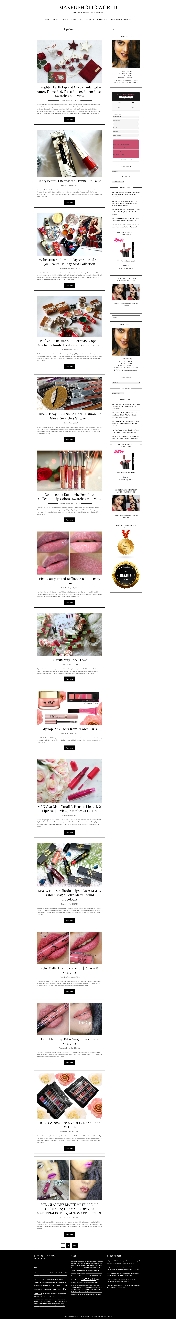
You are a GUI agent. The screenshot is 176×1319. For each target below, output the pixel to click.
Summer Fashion (48, 1306)
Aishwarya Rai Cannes (50, 1272)
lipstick (36, 1285)
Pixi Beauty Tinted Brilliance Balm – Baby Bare (69, 580)
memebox (59, 1297)
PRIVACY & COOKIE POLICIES (121, 19)
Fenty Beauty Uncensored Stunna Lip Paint (69, 181)
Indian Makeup (47, 1282)
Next (74, 1245)
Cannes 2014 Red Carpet (61, 1275)
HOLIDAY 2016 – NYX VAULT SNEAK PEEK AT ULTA (70, 1124)
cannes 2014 (43, 1275)
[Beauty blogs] (126, 543)
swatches (59, 1306)
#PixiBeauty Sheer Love (69, 660)
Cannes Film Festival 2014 (47, 1277)
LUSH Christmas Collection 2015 (47, 1285)
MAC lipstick (88, 1279)
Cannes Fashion (37, 1277)
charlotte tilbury (58, 1277)
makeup (37, 1297)
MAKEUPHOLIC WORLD (88, 7)
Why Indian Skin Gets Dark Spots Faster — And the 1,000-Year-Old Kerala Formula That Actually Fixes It (126, 195)
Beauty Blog (59, 1273)
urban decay (98, 1294)
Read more (69, 119)
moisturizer (37, 1299)
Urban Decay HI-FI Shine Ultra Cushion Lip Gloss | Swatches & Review (69, 416)
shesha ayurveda (39, 1306)
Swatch (54, 1306)
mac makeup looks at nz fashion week (54, 1293)
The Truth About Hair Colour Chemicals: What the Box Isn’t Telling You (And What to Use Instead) (126, 212)
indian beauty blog (78, 1270)
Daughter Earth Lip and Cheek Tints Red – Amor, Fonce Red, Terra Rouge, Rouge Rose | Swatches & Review (69, 91)
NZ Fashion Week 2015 (48, 1301)
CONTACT (64, 19)
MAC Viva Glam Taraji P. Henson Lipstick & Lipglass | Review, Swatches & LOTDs (70, 808)
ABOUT (55, 19)
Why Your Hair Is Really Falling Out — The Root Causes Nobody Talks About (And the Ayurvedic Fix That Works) (124, 203)
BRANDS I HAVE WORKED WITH (97, 19)
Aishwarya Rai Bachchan (39, 1272)
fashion (35, 1279)
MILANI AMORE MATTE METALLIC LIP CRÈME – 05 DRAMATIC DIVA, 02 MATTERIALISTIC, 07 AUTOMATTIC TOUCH (69, 1208)
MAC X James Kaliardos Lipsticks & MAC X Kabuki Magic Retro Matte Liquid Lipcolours (69, 894)
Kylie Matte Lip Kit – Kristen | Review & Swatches (69, 970)
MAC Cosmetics (44, 1289)
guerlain (40, 1279)
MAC (65, 1285)
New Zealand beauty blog (93, 1287)
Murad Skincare (44, 1299)
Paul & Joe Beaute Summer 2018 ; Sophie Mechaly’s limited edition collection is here (69, 342)
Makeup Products (44, 1297)
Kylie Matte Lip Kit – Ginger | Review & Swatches (69, 1041)
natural (55, 1299)
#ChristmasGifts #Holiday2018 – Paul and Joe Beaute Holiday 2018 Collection (69, 261)
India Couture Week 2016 (50, 1279)
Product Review (56, 1303)
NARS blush (51, 1299)
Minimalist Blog (96, 1316)
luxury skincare (59, 1285)
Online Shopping (47, 1303)
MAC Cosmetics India (55, 1289)
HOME (47, 19)
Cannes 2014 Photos (50, 1275)
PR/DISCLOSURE (76, 19)
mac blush (36, 1289)
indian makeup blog (59, 1282)
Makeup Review (53, 1297)
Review (63, 1303)
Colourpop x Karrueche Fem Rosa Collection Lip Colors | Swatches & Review (69, 496)
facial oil (64, 1277)
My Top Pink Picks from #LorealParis (69, 729)
